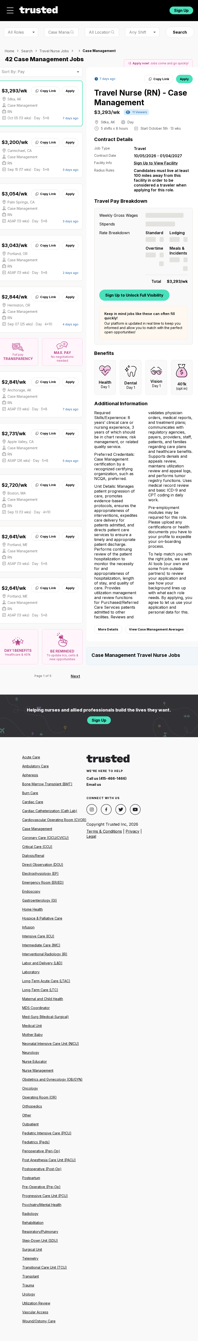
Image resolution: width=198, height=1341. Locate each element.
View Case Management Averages (156, 629)
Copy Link (48, 91)
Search (180, 32)
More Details (108, 629)
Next (75, 676)
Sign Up (181, 10)
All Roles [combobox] (16, 32)
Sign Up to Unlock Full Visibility (134, 295)
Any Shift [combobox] (137, 32)
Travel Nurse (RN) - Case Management (140, 97)
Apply (70, 91)
